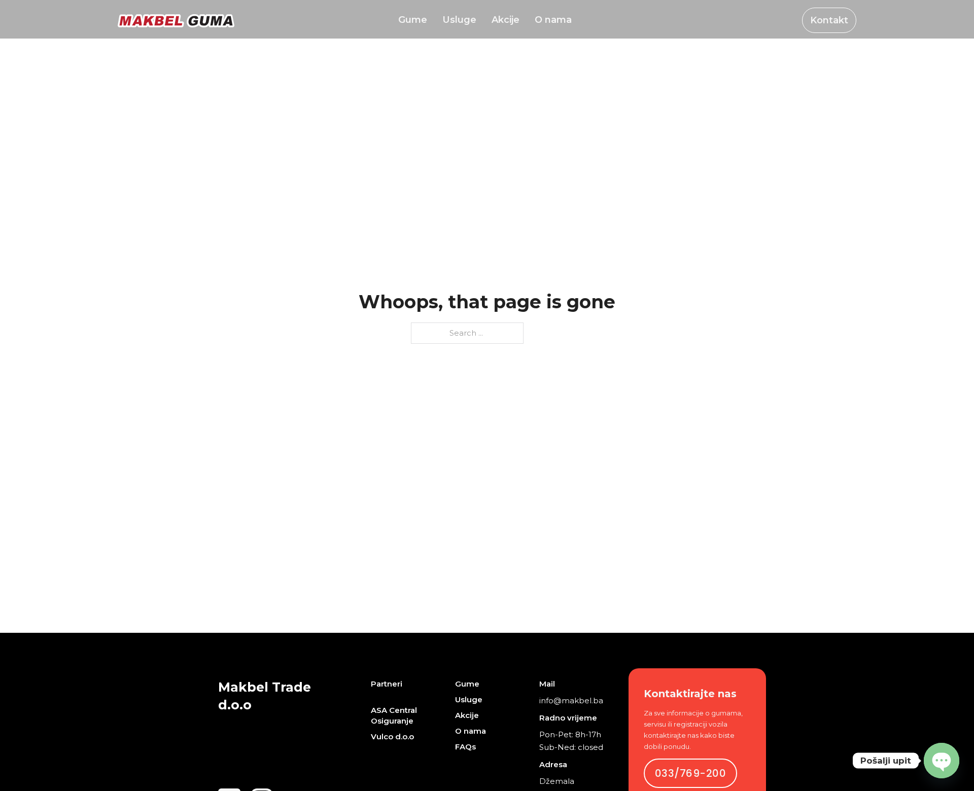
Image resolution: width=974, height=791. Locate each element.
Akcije (505, 20)
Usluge (459, 20)
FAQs (465, 746)
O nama (553, 20)
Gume (412, 20)
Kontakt (829, 20)
